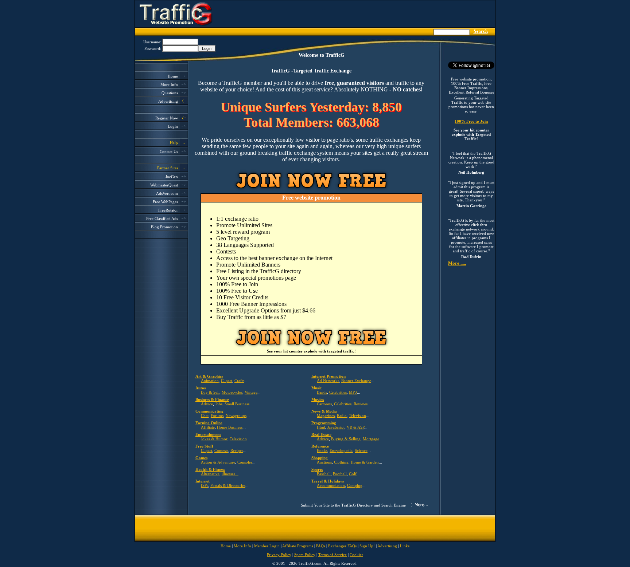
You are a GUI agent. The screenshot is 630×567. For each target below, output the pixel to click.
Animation (210, 380)
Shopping (319, 458)
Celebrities (338, 392)
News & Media (324, 411)
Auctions (324, 462)
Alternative (210, 474)
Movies (317, 399)
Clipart (226, 380)
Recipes (236, 450)
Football (340, 474)
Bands (322, 392)
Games (201, 458)
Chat (205, 415)
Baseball (324, 474)
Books (322, 450)
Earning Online (208, 423)
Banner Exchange (356, 380)
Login (173, 126)
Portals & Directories (227, 485)
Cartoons (324, 404)
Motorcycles (232, 392)
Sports (317, 469)
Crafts (239, 380)
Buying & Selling (346, 439)
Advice (207, 404)
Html (321, 427)
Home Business (229, 427)
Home (173, 76)
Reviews (361, 404)
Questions (170, 93)
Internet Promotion (328, 376)
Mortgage (371, 439)
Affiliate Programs (297, 546)
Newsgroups (236, 415)
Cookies (356, 554)
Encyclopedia (341, 450)
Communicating (209, 411)
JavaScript (336, 427)
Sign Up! (367, 546)
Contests (221, 450)
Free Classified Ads (162, 218)
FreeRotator (168, 210)
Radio (342, 415)
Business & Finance (212, 399)
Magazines (326, 415)
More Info (169, 84)
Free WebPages (165, 202)
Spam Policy (304, 554)
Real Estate (321, 434)
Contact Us (169, 151)
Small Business (237, 404)
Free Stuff (204, 446)
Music (316, 388)
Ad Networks (328, 380)
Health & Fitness (210, 469)
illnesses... (230, 474)
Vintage (251, 392)
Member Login (267, 546)
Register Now (166, 118)
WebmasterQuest (164, 185)
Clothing (341, 462)
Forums (217, 415)
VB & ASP (355, 427)
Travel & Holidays (327, 481)
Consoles (244, 462)
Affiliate (208, 427)
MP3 (353, 392)
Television (357, 415)
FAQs (320, 546)
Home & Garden (365, 462)
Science (361, 450)
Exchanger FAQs (342, 546)
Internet (202, 481)
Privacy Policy (279, 554)
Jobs (218, 404)
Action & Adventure (218, 462)
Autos (200, 388)
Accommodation (331, 485)
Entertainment (208, 434)
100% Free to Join (471, 121)
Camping (354, 485)
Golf (353, 474)
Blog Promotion (164, 227)
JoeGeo (172, 176)
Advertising (168, 101)
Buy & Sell (210, 392)
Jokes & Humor (214, 439)
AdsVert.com (167, 193)
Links (404, 546)
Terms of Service (332, 554)
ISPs (204, 485)
